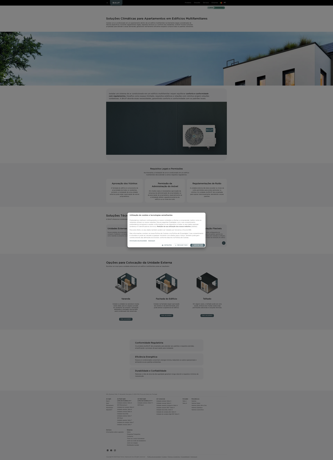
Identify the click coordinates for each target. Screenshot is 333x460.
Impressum (151, 240)
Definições (168, 245)
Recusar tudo (182, 245)
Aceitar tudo (198, 245)
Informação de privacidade (138, 240)
